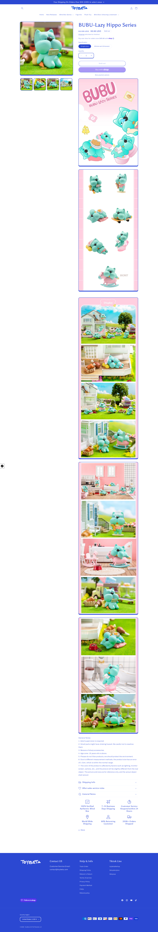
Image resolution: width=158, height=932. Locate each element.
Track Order (84, 866)
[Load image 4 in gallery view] (66, 84)
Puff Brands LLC (37, 927)
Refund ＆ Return (86, 874)
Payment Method (86, 885)
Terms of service (86, 878)
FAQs (82, 889)
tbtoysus (113, 874)
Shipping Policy (85, 870)
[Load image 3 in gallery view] (53, 84)
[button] (22, 8)
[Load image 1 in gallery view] (26, 84)
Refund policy (85, 893)
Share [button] (83, 830)
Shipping (81, 34)
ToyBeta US (28, 927)
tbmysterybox (114, 870)
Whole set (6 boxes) (103, 46)
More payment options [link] (102, 75)
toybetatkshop (115, 866)
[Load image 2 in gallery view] (40, 84)
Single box (86, 46)
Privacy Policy (85, 881)
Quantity (81, 51)
